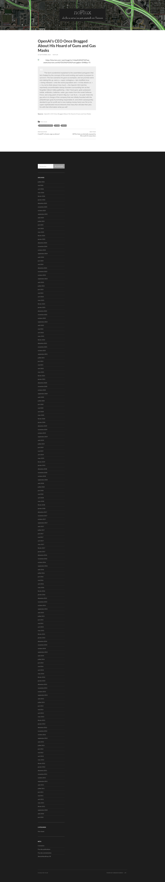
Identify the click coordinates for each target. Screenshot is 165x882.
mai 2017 (40, 537)
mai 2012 (40, 752)
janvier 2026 (41, 200)
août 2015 (41, 612)
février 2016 (41, 591)
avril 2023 (41, 296)
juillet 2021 (41, 358)
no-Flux (45, 872)
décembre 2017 (42, 512)
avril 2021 (41, 368)
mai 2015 (40, 623)
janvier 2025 (41, 239)
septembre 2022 (43, 322)
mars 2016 (41, 587)
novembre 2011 (42, 774)
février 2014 (41, 677)
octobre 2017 (42, 519)
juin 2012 (40, 749)
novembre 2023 (42, 271)
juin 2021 (40, 361)
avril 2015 (41, 627)
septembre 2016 (43, 566)
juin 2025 (40, 225)
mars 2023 (41, 300)
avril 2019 (41, 454)
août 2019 (41, 440)
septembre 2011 (43, 781)
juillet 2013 (41, 702)
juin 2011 (40, 792)
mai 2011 (40, 795)
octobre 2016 (42, 562)
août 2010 (41, 813)
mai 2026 (40, 185)
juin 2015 (40, 620)
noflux (55, 54)
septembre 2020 (43, 393)
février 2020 (41, 418)
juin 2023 (40, 289)
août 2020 (41, 397)
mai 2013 (40, 709)
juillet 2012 (41, 745)
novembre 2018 (42, 472)
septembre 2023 (43, 278)
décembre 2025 (42, 203)
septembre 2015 (43, 609)
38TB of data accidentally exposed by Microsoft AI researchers (84, 134)
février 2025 (41, 235)
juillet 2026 (41, 182)
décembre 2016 (42, 555)
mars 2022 (41, 336)
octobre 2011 (42, 778)
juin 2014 (40, 663)
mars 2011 (41, 803)
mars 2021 (41, 372)
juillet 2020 (41, 401)
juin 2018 (40, 490)
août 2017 (41, 526)
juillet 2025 (41, 221)
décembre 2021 (42, 343)
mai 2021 (40, 365)
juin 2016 (40, 576)
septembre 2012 (43, 738)
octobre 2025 (42, 210)
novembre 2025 (42, 207)
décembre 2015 (42, 598)
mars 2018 (41, 501)
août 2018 (41, 483)
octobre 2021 (42, 350)
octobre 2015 (42, 605)
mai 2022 (40, 329)
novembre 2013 (42, 688)
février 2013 (41, 720)
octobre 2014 (42, 648)
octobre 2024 (42, 250)
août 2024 (41, 257)
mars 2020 (41, 415)
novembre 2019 (42, 429)
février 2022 (41, 340)
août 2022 (41, 325)
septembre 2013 (43, 695)
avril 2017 (41, 541)
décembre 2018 (42, 469)
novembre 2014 (42, 645)
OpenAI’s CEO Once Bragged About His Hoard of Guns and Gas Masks (67, 114)
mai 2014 (40, 666)
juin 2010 (40, 817)
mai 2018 (40, 494)
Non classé (44, 121)
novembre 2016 (42, 558)
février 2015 (41, 634)
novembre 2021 (42, 347)
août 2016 (41, 569)
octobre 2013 (42, 691)
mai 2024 (40, 264)
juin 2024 (40, 261)
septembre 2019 (43, 436)
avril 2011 (41, 799)
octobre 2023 (42, 275)
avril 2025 (41, 228)
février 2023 (41, 304)
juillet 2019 (41, 444)
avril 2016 (41, 584)
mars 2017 (41, 544)
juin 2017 (40, 533)
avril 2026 (41, 189)
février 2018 (41, 505)
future (57, 125)
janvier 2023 (41, 307)
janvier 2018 (41, 508)
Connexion (41, 845)
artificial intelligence (45, 125)
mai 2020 (40, 408)
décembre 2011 (42, 770)
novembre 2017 (42, 515)
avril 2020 (41, 411)
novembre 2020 (42, 386)
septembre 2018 (43, 480)
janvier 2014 (41, 681)
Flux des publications (44, 849)
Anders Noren (118, 872)
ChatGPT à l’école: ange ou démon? (49, 133)
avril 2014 (41, 670)
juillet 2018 (41, 487)
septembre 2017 (43, 523)
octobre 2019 (42, 433)
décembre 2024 (42, 243)
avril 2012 (41, 756)
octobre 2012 (42, 734)
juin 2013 (40, 706)
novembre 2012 (42, 731)
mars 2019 (41, 458)
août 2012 (41, 742)
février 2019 (41, 462)
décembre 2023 (42, 268)
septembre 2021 (43, 354)
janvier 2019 (41, 465)
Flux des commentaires (44, 853)
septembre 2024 (43, 253)
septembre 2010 (43, 810)
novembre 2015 (42, 602)
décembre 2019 (42, 426)
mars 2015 (41, 630)
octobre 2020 (42, 390)
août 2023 (41, 282)
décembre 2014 (42, 641)
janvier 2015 (41, 638)
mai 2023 (40, 293)
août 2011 (41, 785)
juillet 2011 (41, 788)
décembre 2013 (42, 684)
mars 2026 (41, 192)
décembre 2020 (42, 383)
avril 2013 (41, 713)
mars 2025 (41, 232)
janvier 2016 (41, 594)
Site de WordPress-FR (44, 856)
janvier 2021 (41, 379)
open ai (64, 125)
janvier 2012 (41, 767)
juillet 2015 (41, 616)
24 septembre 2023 (44, 54)
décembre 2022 (42, 311)
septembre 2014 (43, 652)
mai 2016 (40, 580)
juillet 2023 (41, 286)
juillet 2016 (41, 573)
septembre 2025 (43, 214)
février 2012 (41, 763)
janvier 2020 (41, 422)
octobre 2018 (42, 476)
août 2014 (41, 655)
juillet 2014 (41, 659)
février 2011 (41, 806)
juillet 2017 (41, 530)
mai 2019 (40, 451)
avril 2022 (41, 332)
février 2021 (41, 375)
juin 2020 (40, 404)
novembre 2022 (42, 314)
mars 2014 (41, 673)
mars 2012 (41, 760)
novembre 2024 (42, 246)
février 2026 (41, 196)
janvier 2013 (41, 724)
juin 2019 (40, 447)
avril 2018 (41, 498)
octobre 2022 (42, 318)
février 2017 (41, 548)
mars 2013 (41, 716)
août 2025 (41, 217)
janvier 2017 (41, 551)
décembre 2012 (42, 727)
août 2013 (41, 698)
